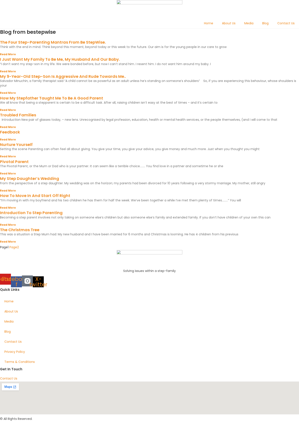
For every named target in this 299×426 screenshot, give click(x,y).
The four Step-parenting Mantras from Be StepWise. (53, 42)
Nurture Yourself (16, 144)
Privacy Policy (14, 352)
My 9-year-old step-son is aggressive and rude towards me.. (63, 76)
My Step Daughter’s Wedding (29, 178)
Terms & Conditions (19, 362)
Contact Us (286, 23)
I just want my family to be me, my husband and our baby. (60, 59)
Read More (8, 54)
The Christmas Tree (19, 230)
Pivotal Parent (14, 161)
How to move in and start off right (35, 195)
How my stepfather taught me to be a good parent (51, 98)
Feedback (10, 132)
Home (208, 23)
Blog (265, 23)
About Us (229, 23)
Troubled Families (18, 115)
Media (248, 23)
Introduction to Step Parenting (31, 212)
